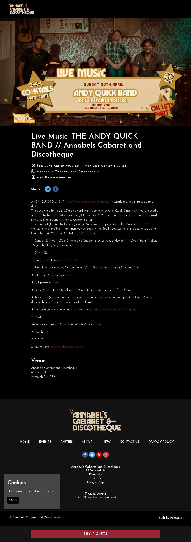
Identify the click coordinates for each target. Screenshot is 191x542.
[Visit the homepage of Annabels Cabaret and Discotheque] (21, 9)
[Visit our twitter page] (48, 189)
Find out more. (44, 491)
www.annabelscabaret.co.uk (67, 347)
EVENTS (45, 441)
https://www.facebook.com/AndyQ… (87, 201)
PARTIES (66, 441)
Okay (13, 500)
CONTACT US (130, 441)
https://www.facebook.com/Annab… (116, 309)
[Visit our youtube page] (99, 455)
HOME (25, 441)
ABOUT (87, 441)
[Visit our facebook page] (56, 189)
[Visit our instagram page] (106, 455)
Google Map (95, 482)
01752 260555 (97, 493)
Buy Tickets (95, 533)
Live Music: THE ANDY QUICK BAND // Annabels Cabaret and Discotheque (86, 145)
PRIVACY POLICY (161, 441)
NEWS (106, 441)
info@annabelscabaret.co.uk (97, 497)
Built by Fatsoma (170, 518)
